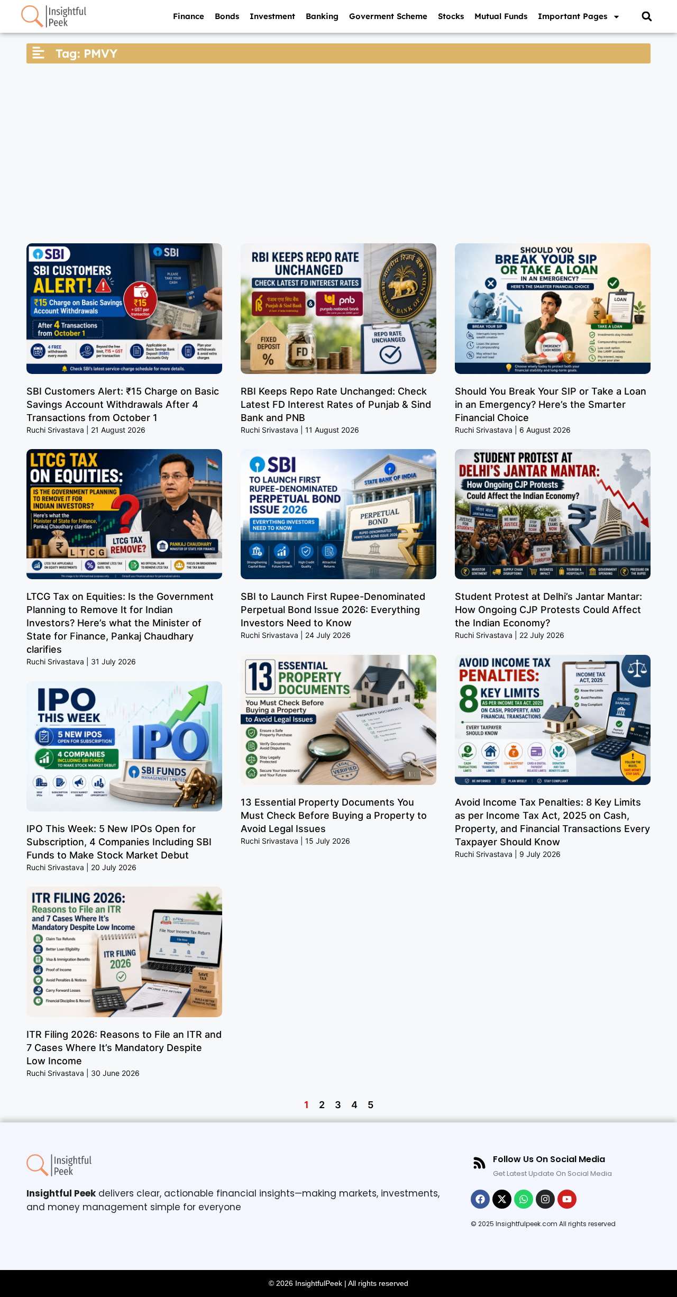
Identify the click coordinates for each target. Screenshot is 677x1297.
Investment (272, 16)
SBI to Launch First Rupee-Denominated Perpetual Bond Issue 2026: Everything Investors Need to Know (333, 609)
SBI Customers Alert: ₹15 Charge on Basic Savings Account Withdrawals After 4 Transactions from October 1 (122, 404)
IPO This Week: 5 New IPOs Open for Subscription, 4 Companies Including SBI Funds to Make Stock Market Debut (119, 842)
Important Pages (572, 16)
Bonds (227, 16)
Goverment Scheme (388, 16)
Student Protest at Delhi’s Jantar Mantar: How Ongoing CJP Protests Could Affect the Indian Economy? (548, 609)
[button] (646, 16)
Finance (188, 16)
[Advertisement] (338, 153)
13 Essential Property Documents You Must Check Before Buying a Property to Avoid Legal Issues (334, 815)
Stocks (451, 16)
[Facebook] (480, 1199)
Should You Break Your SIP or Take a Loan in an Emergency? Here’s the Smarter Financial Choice (550, 404)
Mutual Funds (500, 16)
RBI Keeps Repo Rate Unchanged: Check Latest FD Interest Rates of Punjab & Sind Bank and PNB (336, 404)
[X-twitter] (501, 1199)
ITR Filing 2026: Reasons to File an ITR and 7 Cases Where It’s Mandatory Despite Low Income (124, 1047)
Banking (322, 16)
